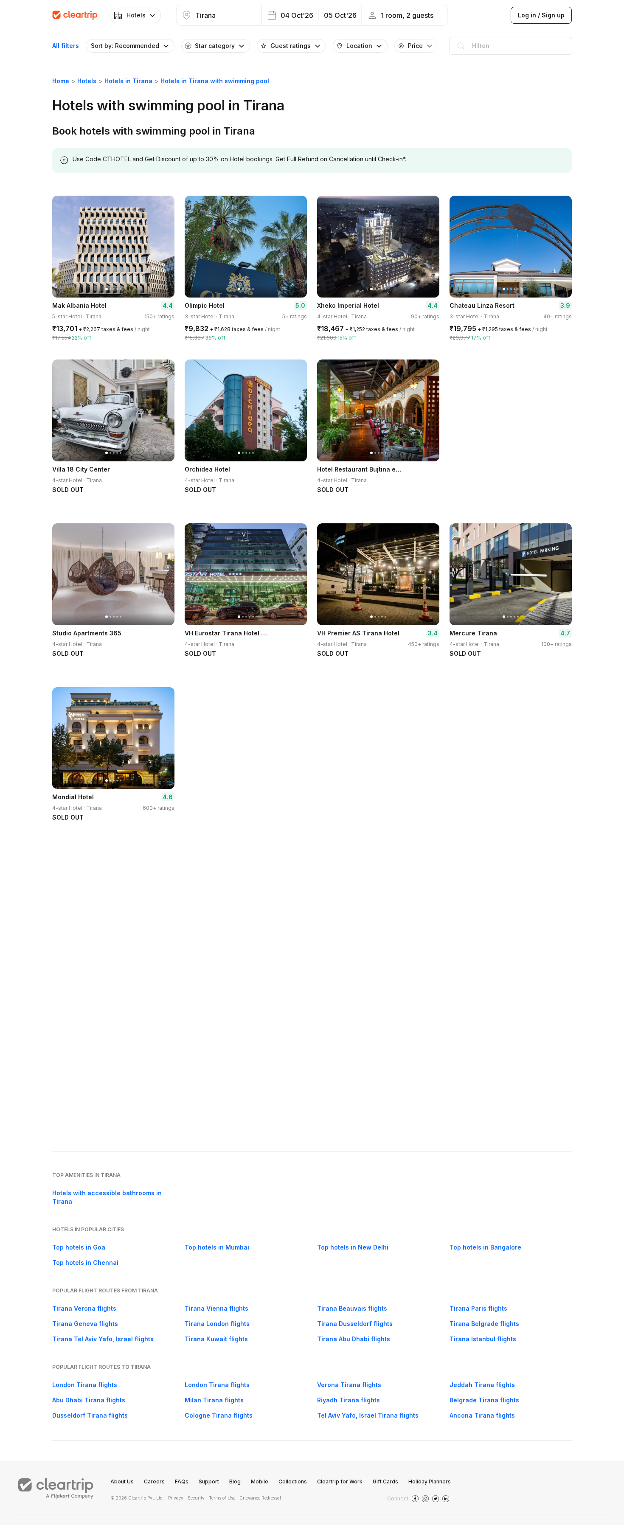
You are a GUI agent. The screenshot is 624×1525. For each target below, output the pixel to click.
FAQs (181, 1481)
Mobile (259, 1481)
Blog (235, 1481)
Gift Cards (385, 1481)
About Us (122, 1481)
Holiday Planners (429, 1481)
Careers (154, 1481)
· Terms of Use (220, 1497)
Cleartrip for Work (340, 1481)
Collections (292, 1481)
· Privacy (174, 1497)
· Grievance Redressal (259, 1497)
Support (209, 1481)
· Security (195, 1497)
